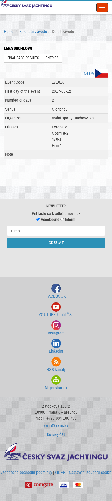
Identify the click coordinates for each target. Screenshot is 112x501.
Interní (70, 219)
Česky (89, 73)
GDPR (60, 472)
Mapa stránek (56, 387)
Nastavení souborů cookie (90, 472)
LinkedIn (56, 351)
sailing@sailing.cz (56, 425)
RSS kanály (56, 369)
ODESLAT (56, 242)
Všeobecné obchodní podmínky (26, 472)
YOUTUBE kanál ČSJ (56, 314)
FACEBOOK (56, 296)
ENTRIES (52, 58)
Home (9, 31)
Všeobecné (49, 219)
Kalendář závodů (33, 31)
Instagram (56, 333)
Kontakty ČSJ (56, 435)
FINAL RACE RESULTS (23, 58)
